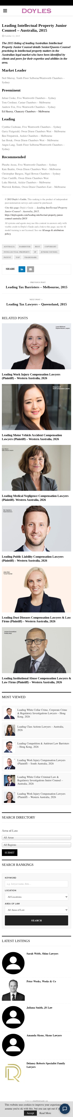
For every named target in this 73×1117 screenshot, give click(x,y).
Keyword (10, 878)
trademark (30, 257)
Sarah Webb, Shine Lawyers (42, 953)
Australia (9, 246)
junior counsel (49, 252)
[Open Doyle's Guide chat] (65, 1109)
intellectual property (17, 252)
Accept (30, 1113)
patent (7, 257)
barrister (24, 246)
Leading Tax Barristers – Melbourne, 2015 (36, 287)
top (18, 257)
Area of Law (12, 904)
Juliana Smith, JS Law (39, 1007)
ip (35, 252)
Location (10, 891)
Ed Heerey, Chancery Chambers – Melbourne (26, 111)
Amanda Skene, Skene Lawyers (44, 1035)
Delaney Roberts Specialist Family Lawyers (46, 1065)
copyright (50, 246)
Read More (45, 1113)
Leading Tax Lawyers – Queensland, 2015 (36, 304)
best (37, 246)
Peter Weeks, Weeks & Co (41, 981)
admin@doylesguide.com (40, 1101)
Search (36, 920)
